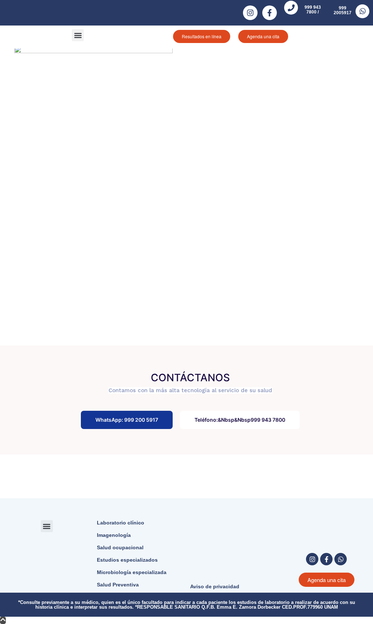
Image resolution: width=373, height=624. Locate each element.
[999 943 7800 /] (291, 8)
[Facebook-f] (269, 12)
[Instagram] (250, 12)
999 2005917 (343, 10)
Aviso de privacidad (214, 586)
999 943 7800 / (313, 10)
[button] (78, 35)
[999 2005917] (362, 11)
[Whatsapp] (340, 559)
